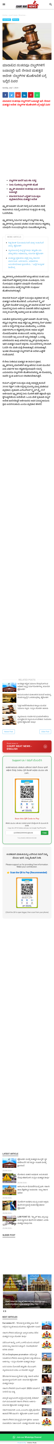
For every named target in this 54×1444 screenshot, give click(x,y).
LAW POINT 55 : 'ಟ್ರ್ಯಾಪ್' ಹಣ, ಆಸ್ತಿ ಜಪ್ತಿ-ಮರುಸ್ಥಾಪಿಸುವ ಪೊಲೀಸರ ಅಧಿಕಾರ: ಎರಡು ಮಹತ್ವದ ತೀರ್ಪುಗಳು (33, 1220)
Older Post (45, 732)
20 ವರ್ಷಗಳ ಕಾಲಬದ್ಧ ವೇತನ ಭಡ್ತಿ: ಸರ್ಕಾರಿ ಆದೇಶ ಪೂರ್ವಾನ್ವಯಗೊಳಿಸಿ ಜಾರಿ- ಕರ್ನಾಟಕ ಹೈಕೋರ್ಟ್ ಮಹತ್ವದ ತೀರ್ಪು (20, 1379)
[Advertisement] (27, 1035)
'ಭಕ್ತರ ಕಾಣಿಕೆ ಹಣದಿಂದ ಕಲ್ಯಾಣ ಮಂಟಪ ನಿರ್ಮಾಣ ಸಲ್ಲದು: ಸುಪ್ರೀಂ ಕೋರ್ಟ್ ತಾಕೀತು (32, 706)
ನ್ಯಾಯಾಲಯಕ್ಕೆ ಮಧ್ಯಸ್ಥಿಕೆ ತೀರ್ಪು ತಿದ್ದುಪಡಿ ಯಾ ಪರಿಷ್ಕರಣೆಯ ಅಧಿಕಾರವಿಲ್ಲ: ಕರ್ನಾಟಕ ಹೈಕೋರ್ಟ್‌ (25, 251)
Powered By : (27, 1442)
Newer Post (8, 732)
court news (6, 19)
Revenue (15, 19)
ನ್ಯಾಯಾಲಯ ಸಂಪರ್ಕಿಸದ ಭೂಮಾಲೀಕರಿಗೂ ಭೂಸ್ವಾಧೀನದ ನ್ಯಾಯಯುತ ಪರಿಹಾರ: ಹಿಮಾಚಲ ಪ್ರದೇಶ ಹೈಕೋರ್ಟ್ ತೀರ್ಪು (34, 719)
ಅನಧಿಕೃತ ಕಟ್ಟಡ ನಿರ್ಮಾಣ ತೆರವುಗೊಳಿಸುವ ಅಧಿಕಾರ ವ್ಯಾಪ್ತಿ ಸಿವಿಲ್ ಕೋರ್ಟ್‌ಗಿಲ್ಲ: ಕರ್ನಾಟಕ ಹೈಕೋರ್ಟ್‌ (33, 686)
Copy (45, 833)
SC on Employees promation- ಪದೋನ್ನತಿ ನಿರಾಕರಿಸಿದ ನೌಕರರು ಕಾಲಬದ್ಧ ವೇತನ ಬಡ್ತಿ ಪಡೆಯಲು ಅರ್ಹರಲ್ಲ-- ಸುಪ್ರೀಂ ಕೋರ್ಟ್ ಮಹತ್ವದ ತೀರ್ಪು (21, 1358)
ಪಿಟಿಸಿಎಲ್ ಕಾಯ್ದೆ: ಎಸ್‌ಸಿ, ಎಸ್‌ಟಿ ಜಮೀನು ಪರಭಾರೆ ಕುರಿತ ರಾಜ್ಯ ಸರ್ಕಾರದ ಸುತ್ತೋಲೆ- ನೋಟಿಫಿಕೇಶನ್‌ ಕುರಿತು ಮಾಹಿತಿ (20, 1346)
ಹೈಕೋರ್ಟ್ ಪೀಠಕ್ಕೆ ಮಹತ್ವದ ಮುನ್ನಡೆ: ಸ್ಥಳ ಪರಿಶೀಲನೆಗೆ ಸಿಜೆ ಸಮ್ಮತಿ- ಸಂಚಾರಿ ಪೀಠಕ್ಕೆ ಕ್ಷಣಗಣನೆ (32, 1162)
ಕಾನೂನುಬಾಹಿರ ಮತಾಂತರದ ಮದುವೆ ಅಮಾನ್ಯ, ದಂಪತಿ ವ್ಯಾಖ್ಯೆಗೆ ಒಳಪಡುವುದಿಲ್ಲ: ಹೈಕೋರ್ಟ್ (34, 695)
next (6, 1311)
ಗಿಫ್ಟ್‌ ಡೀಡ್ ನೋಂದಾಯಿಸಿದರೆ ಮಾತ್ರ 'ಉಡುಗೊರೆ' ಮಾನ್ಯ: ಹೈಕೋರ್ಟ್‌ (26, 244)
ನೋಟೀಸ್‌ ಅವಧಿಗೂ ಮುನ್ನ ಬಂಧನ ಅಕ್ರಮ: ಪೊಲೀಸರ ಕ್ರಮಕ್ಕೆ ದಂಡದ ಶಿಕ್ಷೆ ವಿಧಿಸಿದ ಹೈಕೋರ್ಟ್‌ (33, 1205)
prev (3, 1311)
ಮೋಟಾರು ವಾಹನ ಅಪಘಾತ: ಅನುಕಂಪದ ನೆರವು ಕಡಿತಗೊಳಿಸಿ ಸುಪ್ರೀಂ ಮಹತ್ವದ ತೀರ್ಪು (33, 1176)
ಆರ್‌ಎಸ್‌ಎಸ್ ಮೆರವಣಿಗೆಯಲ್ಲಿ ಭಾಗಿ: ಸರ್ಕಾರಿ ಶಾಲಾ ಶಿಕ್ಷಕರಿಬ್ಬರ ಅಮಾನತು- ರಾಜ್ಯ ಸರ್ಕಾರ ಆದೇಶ (33, 1189)
